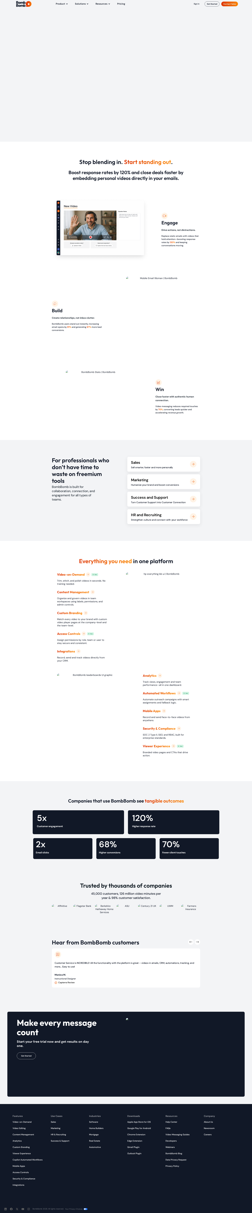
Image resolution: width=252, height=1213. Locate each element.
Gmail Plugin (133, 1147)
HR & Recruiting (58, 1134)
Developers (171, 1140)
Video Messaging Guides (178, 1134)
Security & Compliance (24, 1178)
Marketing (139, 480)
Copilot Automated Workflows (28, 1159)
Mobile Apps (19, 1166)
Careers (208, 1134)
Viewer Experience (22, 1153)
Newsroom (209, 1128)
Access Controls (21, 1172)
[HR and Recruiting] (193, 516)
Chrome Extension (136, 1134)
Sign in (196, 4)
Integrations (18, 1185)
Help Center (171, 1122)
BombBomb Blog (174, 1153)
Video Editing (19, 1128)
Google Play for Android (139, 1128)
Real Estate (94, 1140)
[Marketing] (193, 481)
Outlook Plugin (134, 1153)
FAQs (168, 1128)
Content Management (23, 1134)
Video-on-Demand (22, 1122)
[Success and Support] (193, 499)
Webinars (170, 1147)
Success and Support (149, 497)
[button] (61, 4)
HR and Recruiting (146, 514)
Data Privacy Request (176, 1159)
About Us (208, 1122)
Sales (135, 462)
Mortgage (94, 1134)
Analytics (17, 1140)
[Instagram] (28, 1209)
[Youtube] (23, 1209)
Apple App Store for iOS (139, 1122)
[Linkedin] (5, 1209)
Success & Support (60, 1140)
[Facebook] (11, 1209)
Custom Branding (21, 1147)
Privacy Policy (172, 1166)
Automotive (95, 1147)
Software (93, 1122)
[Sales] (193, 464)
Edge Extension (134, 1140)
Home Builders (96, 1128)
